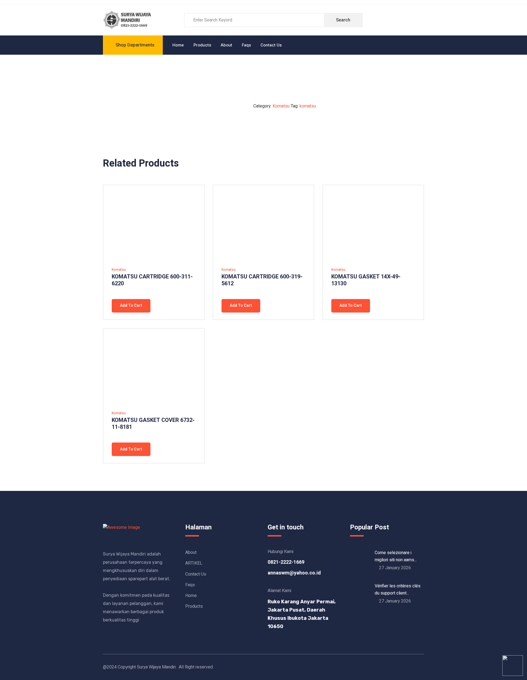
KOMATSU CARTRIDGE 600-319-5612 (262, 280)
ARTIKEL (193, 563)
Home (178, 45)
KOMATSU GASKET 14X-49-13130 (365, 280)
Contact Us (271, 45)
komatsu (307, 106)
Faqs (246, 45)
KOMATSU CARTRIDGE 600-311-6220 (152, 280)
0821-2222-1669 (286, 562)
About (226, 45)
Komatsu (281, 106)
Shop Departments (135, 45)
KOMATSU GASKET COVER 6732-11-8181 (153, 423)
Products (202, 45)
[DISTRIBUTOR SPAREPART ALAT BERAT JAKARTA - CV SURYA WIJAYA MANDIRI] (128, 19)
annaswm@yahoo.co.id (294, 573)
